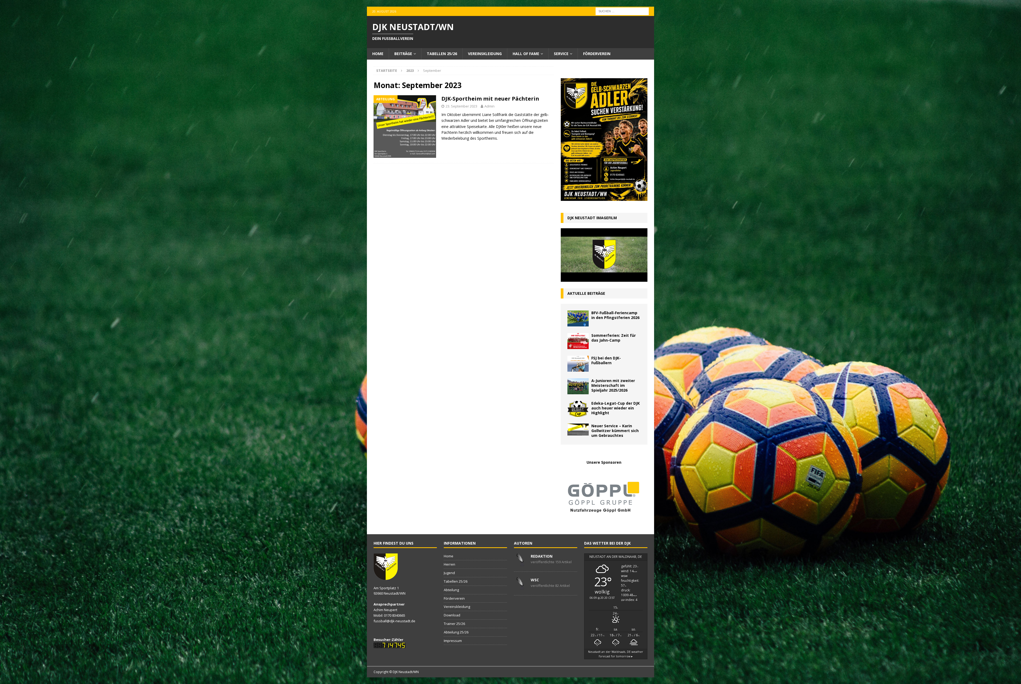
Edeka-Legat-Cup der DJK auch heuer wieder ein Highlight (615, 408)
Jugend (449, 572)
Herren (449, 564)
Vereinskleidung (485, 53)
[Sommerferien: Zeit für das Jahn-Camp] (578, 341)
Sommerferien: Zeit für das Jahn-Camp (613, 338)
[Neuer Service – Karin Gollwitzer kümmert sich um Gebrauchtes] (578, 430)
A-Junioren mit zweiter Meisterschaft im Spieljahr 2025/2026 (613, 385)
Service (561, 53)
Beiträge (403, 53)
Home (377, 53)
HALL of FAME (526, 53)
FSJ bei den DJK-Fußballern (606, 360)
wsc (535, 579)
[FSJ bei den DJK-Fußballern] (578, 364)
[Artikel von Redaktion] (520, 563)
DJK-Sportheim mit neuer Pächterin (490, 98)
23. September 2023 (461, 106)
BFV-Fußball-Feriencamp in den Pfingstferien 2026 (615, 315)
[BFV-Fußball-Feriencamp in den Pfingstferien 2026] (578, 318)
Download (452, 615)
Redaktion (542, 556)
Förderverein (596, 53)
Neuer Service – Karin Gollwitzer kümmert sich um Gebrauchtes (615, 430)
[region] (604, 496)
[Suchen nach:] (622, 10)
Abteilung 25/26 (456, 632)
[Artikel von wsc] (520, 586)
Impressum (453, 640)
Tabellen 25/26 (442, 53)
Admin (489, 106)
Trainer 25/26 (454, 623)
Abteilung (451, 589)
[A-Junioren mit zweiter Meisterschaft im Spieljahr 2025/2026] (578, 386)
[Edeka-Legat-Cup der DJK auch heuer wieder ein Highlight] (578, 409)
